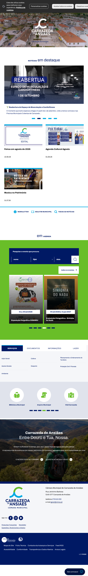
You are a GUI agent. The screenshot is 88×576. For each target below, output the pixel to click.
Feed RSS (60, 545)
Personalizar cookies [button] (39, 6)
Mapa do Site (9, 545)
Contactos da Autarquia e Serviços (41, 545)
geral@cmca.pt (56, 502)
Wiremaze (82, 554)
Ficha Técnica (20, 545)
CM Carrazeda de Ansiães (44, 34)
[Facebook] (11, 518)
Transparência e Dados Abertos (41, 549)
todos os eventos (67, 270)
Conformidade (22, 549)
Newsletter (22, 525)
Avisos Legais (60, 549)
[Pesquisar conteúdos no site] (75, 259)
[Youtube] (21, 518)
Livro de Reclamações (8, 539)
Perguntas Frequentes (9, 525)
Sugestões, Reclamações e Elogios (13, 528)
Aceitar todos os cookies (63, 6)
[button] (30, 327)
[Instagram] (16, 518)
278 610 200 (56, 499)
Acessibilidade (20, 539)
